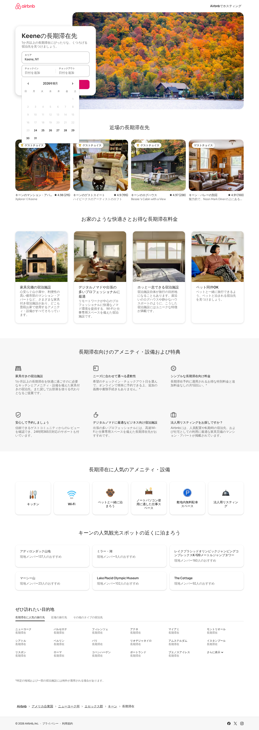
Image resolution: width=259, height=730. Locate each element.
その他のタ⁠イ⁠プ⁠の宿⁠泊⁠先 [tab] (88, 617)
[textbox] (39, 72)
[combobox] (55, 59)
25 (42, 130)
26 (50, 130)
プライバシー (50, 723)
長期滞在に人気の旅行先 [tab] (30, 617)
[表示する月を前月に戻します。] (28, 83)
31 (35, 138)
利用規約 (67, 723)
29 (72, 130)
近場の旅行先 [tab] (59, 617)
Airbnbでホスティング (225, 6)
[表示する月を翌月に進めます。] (72, 83)
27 (57, 130)
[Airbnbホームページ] (25, 6)
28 (65, 130)
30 (28, 138)
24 (35, 130)
